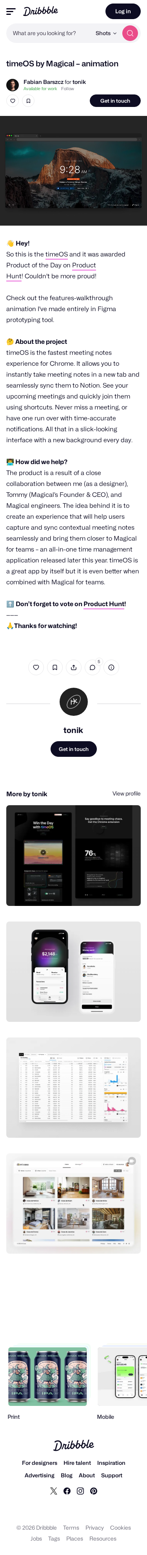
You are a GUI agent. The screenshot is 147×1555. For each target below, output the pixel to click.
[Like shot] (12, 100)
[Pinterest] (93, 1490)
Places (74, 1538)
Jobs (36, 1538)
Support (111, 1475)
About (87, 1475)
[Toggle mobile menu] (11, 11)
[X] (53, 1490)
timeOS (56, 254)
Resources (102, 1538)
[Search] (130, 33)
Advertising (39, 1475)
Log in (123, 11)
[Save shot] (28, 100)
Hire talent (77, 1462)
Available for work (40, 88)
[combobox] (49, 33)
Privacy (94, 1527)
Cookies (120, 1527)
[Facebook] (67, 1490)
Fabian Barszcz (44, 81)
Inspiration (111, 1462)
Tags (54, 1538)
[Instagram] (80, 1490)
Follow (67, 88)
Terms (71, 1527)
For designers (39, 1462)
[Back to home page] (40, 11)
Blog (67, 1475)
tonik (79, 81)
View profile (127, 793)
